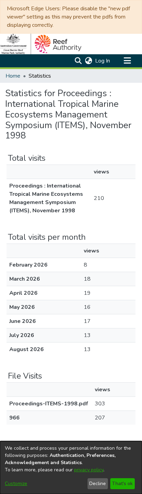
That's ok (122, 483)
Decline (97, 483)
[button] (78, 61)
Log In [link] (103, 61)
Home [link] (13, 76)
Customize (16, 483)
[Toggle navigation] (127, 60)
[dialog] (71, 467)
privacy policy (88, 470)
